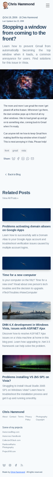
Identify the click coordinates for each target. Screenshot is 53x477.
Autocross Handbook (11, 436)
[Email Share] (32, 158)
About (5, 416)
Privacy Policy (28, 418)
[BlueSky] (4, 465)
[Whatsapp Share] (27, 158)
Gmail (15, 150)
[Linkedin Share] (23, 158)
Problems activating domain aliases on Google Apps (26, 228)
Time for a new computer (19, 275)
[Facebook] (16, 465)
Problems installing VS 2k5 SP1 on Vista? (25, 378)
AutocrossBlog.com (10, 432)
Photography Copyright (41, 418)
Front (7, 150)
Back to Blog (14, 174)
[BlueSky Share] (13, 158)
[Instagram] (10, 465)
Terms (20, 416)
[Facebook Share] (18, 158)
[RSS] (22, 465)
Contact (12, 416)
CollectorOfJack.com (11, 440)
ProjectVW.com (9, 451)
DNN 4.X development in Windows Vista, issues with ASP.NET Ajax (25, 326)
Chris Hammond (29, 17)
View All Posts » (10, 198)
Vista (23, 150)
